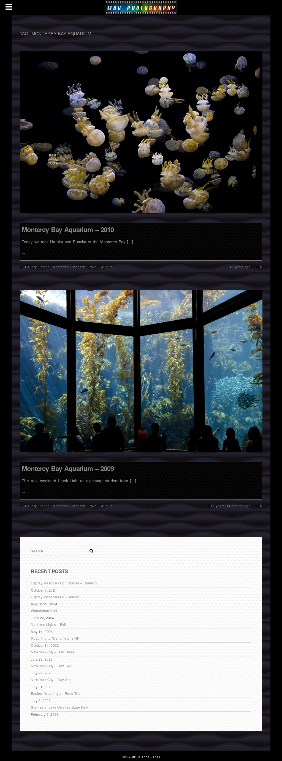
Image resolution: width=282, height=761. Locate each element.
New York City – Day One (51, 679)
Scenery (78, 266)
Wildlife (107, 266)
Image (45, 266)
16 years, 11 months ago (231, 505)
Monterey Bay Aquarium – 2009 (68, 468)
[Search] (89, 549)
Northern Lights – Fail (48, 624)
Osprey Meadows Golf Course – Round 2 (64, 583)
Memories (61, 266)
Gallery (31, 266)
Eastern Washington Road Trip (55, 693)
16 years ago (240, 266)
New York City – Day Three (53, 652)
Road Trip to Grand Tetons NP (55, 638)
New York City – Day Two (51, 665)
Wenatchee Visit (44, 610)
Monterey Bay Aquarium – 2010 (68, 229)
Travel (93, 266)
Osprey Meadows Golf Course (55, 596)
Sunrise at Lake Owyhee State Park (59, 707)
